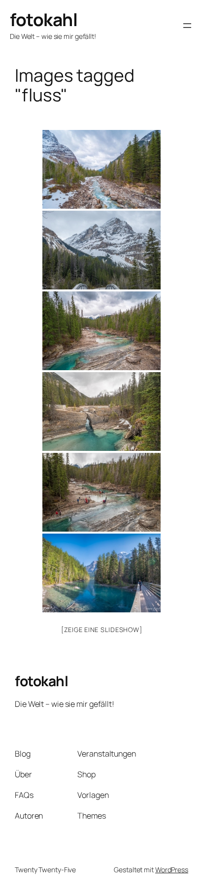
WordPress (171, 869)
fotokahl (43, 19)
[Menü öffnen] (187, 26)
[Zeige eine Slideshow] (101, 629)
